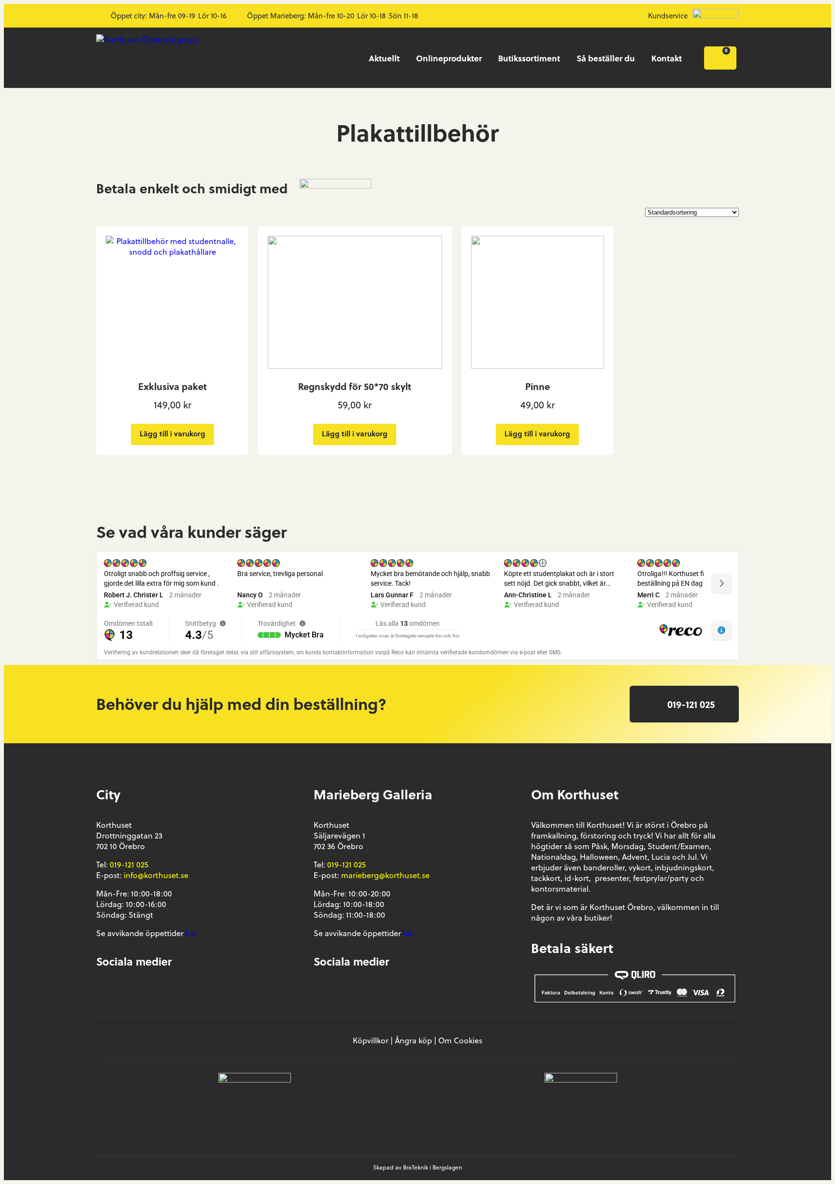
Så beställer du (605, 58)
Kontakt (666, 58)
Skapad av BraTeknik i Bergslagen (417, 1167)
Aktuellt (384, 58)
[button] (684, 704)
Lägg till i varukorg (172, 433)
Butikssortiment (529, 58)
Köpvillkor (371, 1040)
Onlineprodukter (449, 58)
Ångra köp (413, 1040)
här (192, 933)
